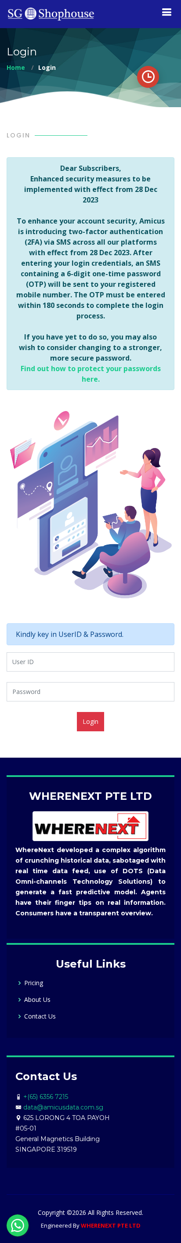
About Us (37, 1000)
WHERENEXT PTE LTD (111, 1225)
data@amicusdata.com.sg (63, 1107)
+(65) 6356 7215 (45, 1097)
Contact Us (40, 1016)
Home (16, 67)
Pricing (33, 983)
